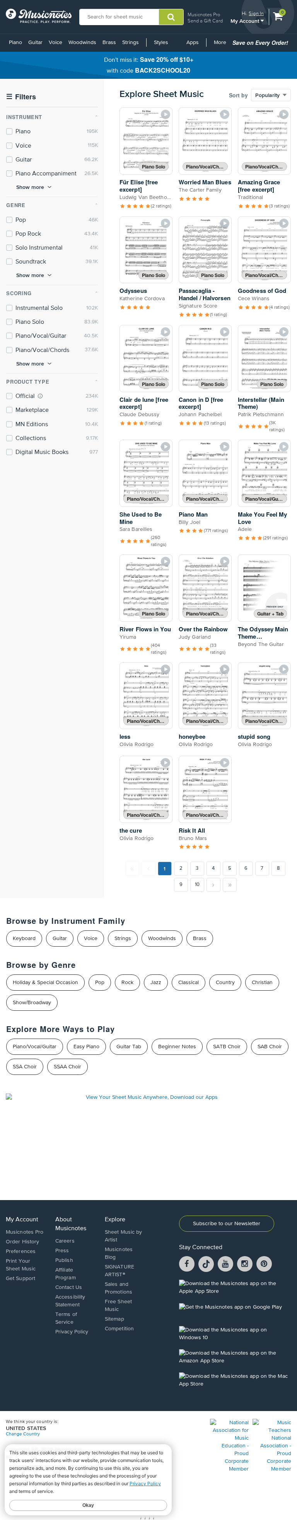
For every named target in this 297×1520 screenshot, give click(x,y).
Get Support (20, 1278)
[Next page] (213, 885)
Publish (64, 1260)
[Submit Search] (171, 17)
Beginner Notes (177, 1046)
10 (197, 884)
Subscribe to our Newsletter (226, 1223)
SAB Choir (270, 1046)
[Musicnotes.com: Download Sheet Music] (39, 16)
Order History (22, 1242)
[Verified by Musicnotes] (40, 396)
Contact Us (68, 1287)
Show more (30, 187)
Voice (55, 42)
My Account (245, 21)
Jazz (155, 982)
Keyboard (24, 938)
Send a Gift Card (205, 20)
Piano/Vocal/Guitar (34, 1046)
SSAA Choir (67, 1066)
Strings (130, 42)
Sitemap (114, 1319)
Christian (262, 982)
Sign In (256, 13)
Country (225, 982)
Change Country (23, 1434)
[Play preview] (165, 114)
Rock (127, 982)
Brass (109, 42)
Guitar (35, 42)
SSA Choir (25, 1066)
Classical (188, 982)
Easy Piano (86, 1046)
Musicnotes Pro (204, 14)
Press (62, 1250)
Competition (119, 1328)
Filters (21, 97)
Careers (65, 1241)
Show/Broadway (32, 1002)
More (221, 45)
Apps (192, 42)
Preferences (21, 1251)
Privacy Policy (71, 1332)
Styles (161, 42)
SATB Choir (227, 1046)
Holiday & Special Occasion (45, 982)
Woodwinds (82, 42)
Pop (99, 982)
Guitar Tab (128, 1046)
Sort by (238, 95)
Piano (15, 42)
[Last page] (230, 885)
